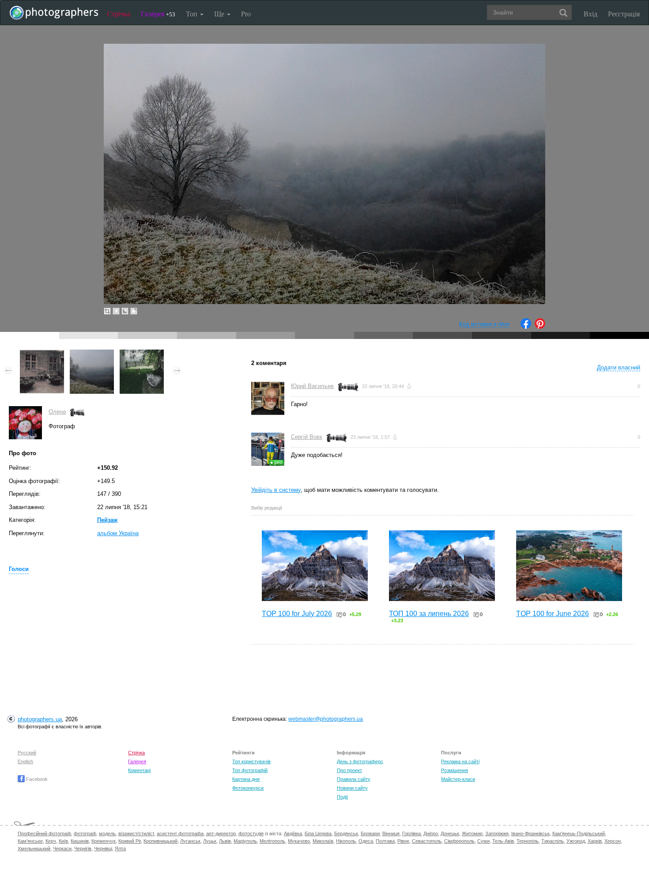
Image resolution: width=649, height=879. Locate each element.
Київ (63, 841)
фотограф (85, 833)
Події (342, 796)
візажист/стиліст (136, 833)
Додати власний (618, 367)
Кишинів (80, 841)
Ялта (120, 848)
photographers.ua (40, 719)
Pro (246, 13)
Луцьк (209, 841)
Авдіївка (293, 833)
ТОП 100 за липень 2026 (429, 613)
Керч (50, 841)
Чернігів (82, 848)
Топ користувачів (251, 761)
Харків (595, 841)
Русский (27, 752)
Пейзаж (107, 520)
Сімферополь (459, 841)
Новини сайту (352, 788)
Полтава (385, 841)
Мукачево (299, 841)
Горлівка (411, 833)
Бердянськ (346, 833)
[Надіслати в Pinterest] (540, 326)
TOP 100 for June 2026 (552, 613)
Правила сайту (353, 779)
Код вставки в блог (484, 324)
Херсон (612, 841)
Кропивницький (160, 841)
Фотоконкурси (248, 788)
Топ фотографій (250, 770)
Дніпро (430, 833)
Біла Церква (318, 833)
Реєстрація (624, 13)
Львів (225, 841)
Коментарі (139, 770)
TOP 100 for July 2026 (297, 613)
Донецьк (450, 833)
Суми (483, 841)
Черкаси (62, 848)
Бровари (370, 833)
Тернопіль (528, 841)
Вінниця (391, 833)
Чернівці (103, 848)
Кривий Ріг (129, 841)
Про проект (349, 770)
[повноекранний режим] (133, 311)
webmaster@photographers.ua (325, 719)
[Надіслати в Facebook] (526, 326)
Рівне (403, 841)
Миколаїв (323, 841)
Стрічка (118, 13)
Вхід (590, 13)
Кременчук (103, 841)
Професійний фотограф (44, 833)
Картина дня (246, 779)
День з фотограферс (360, 761)
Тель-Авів (503, 841)
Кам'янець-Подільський (578, 833)
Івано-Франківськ (530, 833)
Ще (220, 13)
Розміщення (454, 770)
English (25, 761)
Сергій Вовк (306, 437)
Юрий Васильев (312, 386)
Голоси (19, 569)
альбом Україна (118, 533)
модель (107, 833)
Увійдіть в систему (276, 490)
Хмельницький (34, 848)
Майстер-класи (458, 779)
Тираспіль (552, 841)
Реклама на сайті (460, 761)
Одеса (365, 841)
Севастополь (426, 841)
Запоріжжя (497, 833)
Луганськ (190, 841)
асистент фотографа (180, 833)
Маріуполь (245, 841)
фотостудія (251, 833)
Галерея (158, 13)
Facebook (36, 779)
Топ (192, 13)
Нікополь (346, 841)
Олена (57, 411)
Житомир (472, 833)
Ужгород (575, 841)
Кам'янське (30, 841)
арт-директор (221, 833)
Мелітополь (272, 841)
